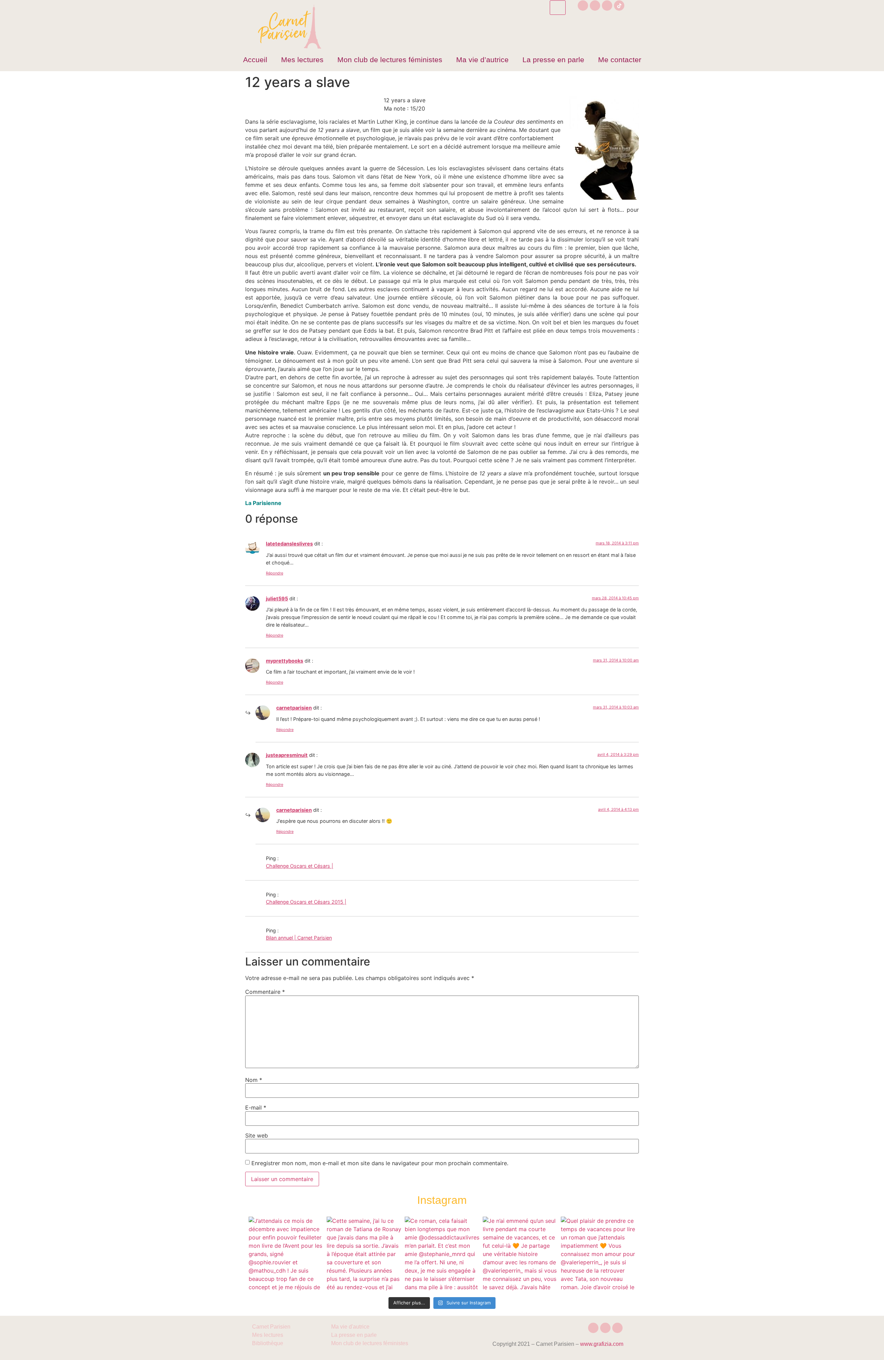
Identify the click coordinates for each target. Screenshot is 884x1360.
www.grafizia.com (601, 1344)
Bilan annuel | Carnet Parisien (299, 938)
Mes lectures (302, 60)
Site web (256, 1135)
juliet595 (277, 598)
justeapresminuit (287, 755)
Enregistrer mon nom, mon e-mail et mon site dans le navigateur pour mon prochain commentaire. (379, 1163)
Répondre (274, 573)
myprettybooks (284, 661)
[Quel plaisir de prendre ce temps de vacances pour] (598, 1254)
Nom (253, 1080)
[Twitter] (607, 5)
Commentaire (265, 992)
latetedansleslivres (289, 543)
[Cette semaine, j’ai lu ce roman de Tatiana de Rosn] (364, 1254)
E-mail (255, 1107)
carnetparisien (294, 708)
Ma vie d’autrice (482, 60)
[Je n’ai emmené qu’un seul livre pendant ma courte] (520, 1254)
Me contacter (619, 60)
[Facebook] (595, 5)
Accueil (255, 60)
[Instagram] (583, 5)
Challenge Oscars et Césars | (299, 866)
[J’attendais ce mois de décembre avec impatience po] (286, 1254)
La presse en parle (553, 60)
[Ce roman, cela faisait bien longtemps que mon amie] (442, 1254)
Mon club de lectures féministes (389, 60)
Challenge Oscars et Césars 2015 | (306, 902)
